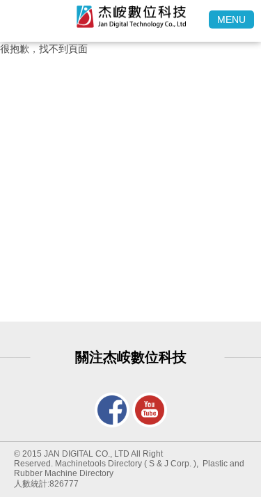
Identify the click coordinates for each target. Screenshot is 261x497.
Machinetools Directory (98, 463)
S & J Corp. (170, 463)
